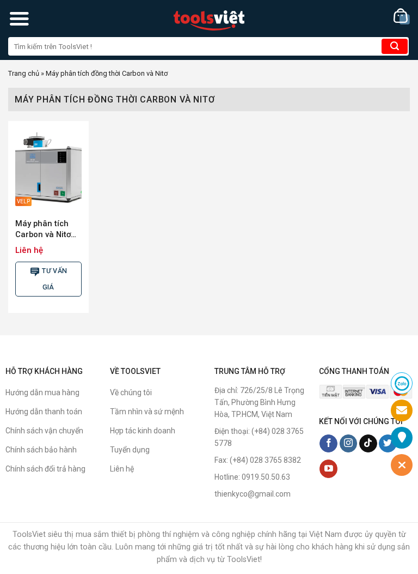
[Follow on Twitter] (388, 443)
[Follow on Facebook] (328, 443)
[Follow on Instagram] (349, 443)
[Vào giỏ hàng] (402, 17)
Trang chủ (23, 73)
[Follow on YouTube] (328, 469)
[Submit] (395, 46)
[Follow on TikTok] (368, 443)
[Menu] (19, 18)
